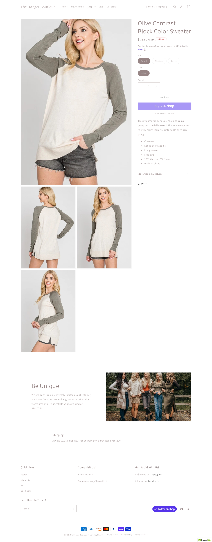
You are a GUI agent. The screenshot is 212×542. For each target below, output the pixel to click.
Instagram (156, 474)
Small (145, 61)
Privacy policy (126, 535)
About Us (25, 480)
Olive (145, 74)
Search (24, 474)
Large (175, 61)
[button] (91, 6)
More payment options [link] (164, 113)
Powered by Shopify (96, 535)
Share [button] (144, 183)
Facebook (153, 481)
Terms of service (141, 535)
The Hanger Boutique (78, 535)
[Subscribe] (73, 508)
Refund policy (112, 535)
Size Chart (26, 490)
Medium (161, 61)
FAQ (23, 485)
